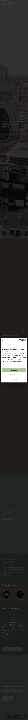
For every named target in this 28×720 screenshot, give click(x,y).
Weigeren (14, 379)
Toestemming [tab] (5, 344)
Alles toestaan (14, 370)
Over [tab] (23, 344)
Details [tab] (14, 344)
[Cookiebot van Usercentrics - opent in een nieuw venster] (19, 340)
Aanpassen (13, 374)
